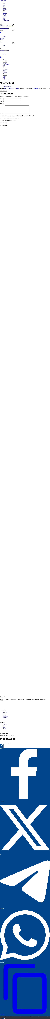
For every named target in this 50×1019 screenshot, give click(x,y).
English (4, 16)
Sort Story (5, 9)
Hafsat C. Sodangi (7, 86)
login (5, 88)
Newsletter (5, 728)
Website (1, 103)
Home (4, 59)
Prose (4, 5)
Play (4, 6)
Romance (5, 13)
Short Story (5, 69)
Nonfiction (5, 10)
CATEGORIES (6, 64)
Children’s (5, 15)
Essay (4, 11)
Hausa (4, 18)
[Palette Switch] (25, 32)
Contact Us (5, 724)
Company (5, 717)
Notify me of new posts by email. (8, 120)
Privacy (4, 714)
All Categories (6, 20)
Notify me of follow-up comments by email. (11, 118)
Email (1, 101)
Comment (2, 113)
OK (3, 1018)
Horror (4, 14)
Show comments (4, 90)
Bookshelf (2, 38)
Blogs (4, 19)
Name (1, 98)
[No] (4, 1018)
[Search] (0, 23)
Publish (1, 39)
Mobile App (5, 716)
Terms (4, 713)
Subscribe (5, 62)
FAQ (4, 725)
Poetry (4, 8)
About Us (5, 712)
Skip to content (3, 0)
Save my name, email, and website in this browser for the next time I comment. (18, 115)
